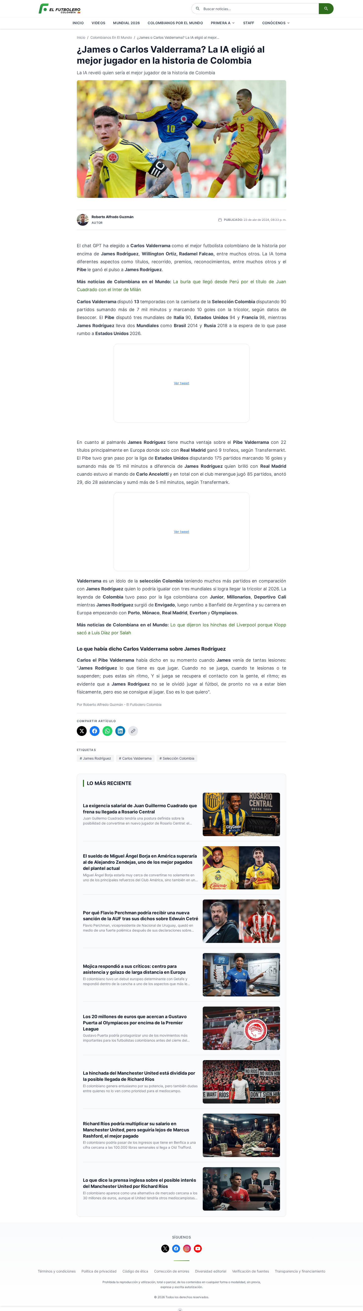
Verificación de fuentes (250, 1271)
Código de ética (135, 1271)
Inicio (81, 37)
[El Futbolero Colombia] (59, 8)
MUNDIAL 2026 (126, 23)
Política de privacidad (99, 1271)
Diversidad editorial (210, 1271)
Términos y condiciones (57, 1271)
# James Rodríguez (95, 758)
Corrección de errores (171, 1271)
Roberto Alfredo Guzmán (113, 217)
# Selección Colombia (177, 758)
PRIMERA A (220, 23)
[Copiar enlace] (133, 731)
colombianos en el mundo (111, 37)
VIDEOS (98, 23)
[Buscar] (326, 8)
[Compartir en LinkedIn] (120, 731)
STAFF (248, 23)
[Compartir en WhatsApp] (107, 731)
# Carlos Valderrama (135, 758)
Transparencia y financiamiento (300, 1271)
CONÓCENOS (273, 23)
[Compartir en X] (82, 731)
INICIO (78, 23)
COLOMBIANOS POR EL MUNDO (175, 23)
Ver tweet (181, 383)
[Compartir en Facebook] (95, 731)
